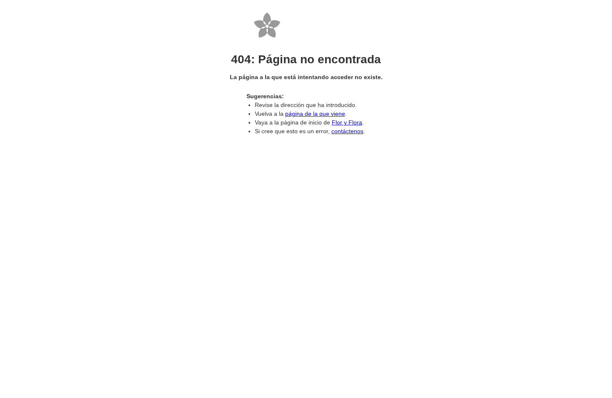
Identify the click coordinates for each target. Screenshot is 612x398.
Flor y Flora (347, 122)
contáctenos (347, 131)
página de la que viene (315, 113)
